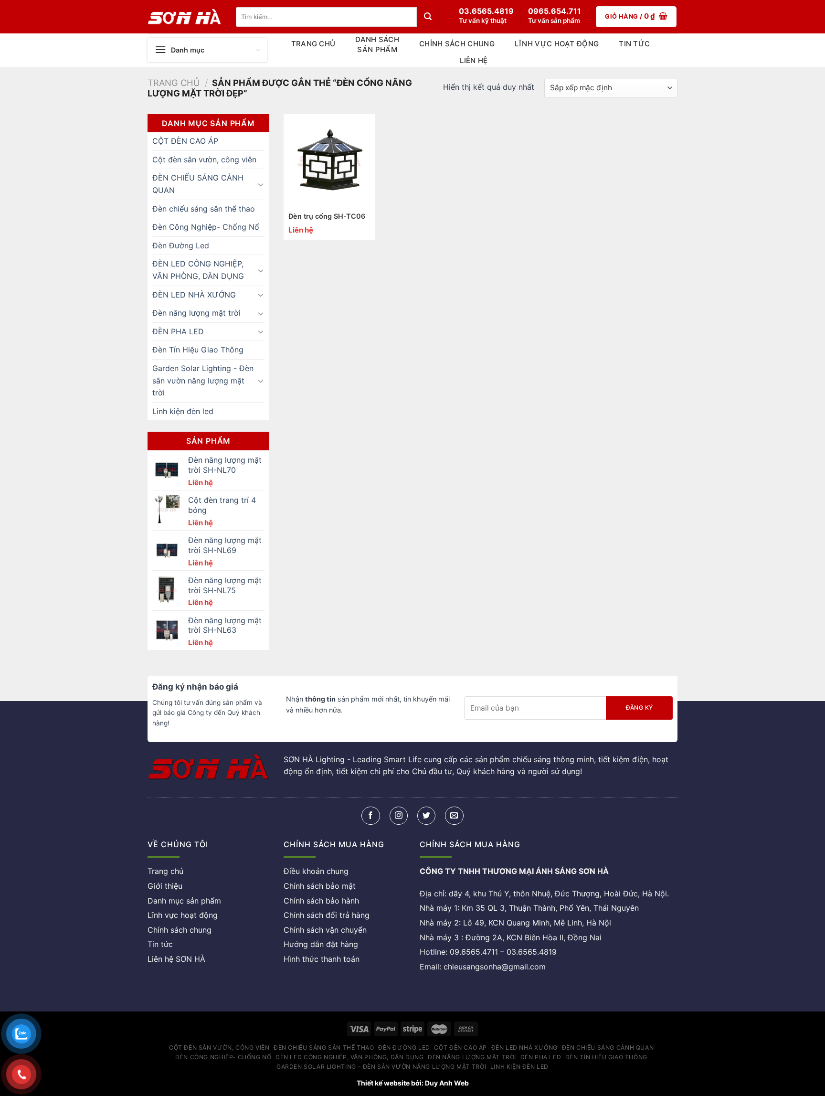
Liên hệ (473, 60)
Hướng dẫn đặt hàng (321, 944)
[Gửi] (428, 17)
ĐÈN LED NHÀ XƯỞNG (194, 294)
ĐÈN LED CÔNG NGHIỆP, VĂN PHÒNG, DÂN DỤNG (198, 270)
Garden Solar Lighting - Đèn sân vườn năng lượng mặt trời (203, 380)
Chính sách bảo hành (321, 900)
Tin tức (634, 43)
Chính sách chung (457, 43)
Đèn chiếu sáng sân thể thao (203, 208)
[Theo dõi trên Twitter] (426, 816)
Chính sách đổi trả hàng (327, 915)
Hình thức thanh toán (322, 959)
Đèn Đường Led (180, 245)
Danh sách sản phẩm (377, 44)
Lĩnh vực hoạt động (557, 43)
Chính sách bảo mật (320, 886)
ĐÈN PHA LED (178, 331)
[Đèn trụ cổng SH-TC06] (329, 160)
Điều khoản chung (316, 871)
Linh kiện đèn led (182, 411)
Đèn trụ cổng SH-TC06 (326, 216)
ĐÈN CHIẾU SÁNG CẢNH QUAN (197, 184)
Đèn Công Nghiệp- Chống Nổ (205, 227)
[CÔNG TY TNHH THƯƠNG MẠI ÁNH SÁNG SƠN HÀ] (185, 17)
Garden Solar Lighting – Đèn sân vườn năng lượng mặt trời (381, 1066)
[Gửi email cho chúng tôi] (454, 816)
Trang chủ (313, 43)
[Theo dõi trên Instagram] (399, 816)
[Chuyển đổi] (260, 184)
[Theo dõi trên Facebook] (370, 816)
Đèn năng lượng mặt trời (196, 313)
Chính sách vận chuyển (325, 930)
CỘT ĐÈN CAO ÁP (185, 141)
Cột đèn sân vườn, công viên (204, 159)
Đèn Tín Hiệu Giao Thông (197, 349)
